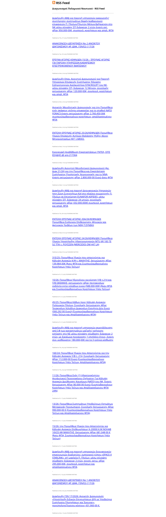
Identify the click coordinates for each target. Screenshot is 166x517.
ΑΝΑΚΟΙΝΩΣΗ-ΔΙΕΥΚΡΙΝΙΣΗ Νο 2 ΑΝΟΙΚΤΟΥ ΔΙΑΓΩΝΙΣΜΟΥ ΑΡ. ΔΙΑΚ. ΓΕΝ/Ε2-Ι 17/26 (76, 45)
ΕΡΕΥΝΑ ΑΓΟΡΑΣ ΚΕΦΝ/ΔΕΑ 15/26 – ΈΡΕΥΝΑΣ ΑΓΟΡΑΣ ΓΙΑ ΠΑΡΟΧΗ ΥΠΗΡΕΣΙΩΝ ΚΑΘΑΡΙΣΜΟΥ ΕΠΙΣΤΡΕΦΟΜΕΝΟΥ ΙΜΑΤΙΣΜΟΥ (81, 62)
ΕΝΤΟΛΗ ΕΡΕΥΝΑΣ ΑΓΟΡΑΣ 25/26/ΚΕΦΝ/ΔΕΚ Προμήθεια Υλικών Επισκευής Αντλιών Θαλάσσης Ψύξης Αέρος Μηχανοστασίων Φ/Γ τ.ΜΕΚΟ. (82, 135)
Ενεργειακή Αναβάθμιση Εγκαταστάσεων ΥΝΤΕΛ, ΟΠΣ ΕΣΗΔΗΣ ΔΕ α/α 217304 (81, 153)
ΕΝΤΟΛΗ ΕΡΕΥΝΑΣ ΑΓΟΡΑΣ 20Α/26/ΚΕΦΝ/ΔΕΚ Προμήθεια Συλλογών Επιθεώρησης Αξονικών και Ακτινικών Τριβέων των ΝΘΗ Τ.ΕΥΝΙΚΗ (79, 222)
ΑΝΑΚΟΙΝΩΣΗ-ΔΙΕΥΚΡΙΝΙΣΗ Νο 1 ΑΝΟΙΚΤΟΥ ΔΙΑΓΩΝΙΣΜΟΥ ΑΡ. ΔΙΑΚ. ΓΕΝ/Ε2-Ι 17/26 (76, 481)
